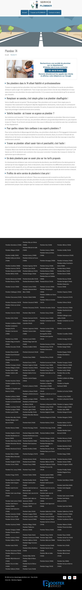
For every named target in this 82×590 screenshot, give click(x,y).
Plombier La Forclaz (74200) (64, 391)
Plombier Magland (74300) (47, 412)
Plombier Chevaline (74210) (47, 308)
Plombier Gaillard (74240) (64, 368)
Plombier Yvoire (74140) (29, 569)
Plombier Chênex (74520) (64, 302)
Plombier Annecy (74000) (29, 255)
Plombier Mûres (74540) (12, 454)
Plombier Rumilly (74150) (29, 480)
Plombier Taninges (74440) (13, 530)
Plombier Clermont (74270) (30, 318)
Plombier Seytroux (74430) (13, 524)
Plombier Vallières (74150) (30, 540)
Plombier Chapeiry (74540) (64, 292)
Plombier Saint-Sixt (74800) (64, 506)
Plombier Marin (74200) (29, 422)
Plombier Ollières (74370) (47, 462)
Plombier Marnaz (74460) (12, 428)
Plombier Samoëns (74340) (13, 514)
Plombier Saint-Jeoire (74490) (65, 496)
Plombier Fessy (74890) (46, 365)
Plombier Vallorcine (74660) (47, 540)
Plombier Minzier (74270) (64, 441)
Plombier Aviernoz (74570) (13, 268)
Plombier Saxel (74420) (46, 514)
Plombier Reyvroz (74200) (13, 480)
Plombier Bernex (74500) (47, 271)
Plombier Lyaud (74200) (12, 412)
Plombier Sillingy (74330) (29, 524)
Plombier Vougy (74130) (46, 566)
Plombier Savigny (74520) (30, 514)
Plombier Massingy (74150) (30, 428)
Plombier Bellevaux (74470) (30, 271)
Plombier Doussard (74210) (64, 344)
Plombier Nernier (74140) (29, 459)
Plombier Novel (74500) (29, 462)
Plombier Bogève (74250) (47, 274)
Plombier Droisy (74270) (46, 347)
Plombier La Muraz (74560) (13, 396)
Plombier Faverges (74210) (13, 365)
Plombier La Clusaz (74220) (30, 391)
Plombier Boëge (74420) (29, 274)
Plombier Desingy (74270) (64, 339)
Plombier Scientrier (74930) (64, 514)
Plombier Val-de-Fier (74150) (65, 537)
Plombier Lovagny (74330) (64, 407)
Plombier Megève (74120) (13, 433)
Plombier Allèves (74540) (64, 245)
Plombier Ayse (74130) (29, 268)
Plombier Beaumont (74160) (13, 271)
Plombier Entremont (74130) (30, 352)
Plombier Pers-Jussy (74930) (13, 470)
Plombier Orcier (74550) (12, 464)
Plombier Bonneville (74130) (30, 279)
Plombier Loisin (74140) (29, 407)
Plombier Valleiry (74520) (12, 540)
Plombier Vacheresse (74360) (31, 537)
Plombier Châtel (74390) (29, 297)
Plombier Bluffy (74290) (12, 274)
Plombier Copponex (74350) (30, 328)
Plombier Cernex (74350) (29, 287)
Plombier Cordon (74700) (47, 328)
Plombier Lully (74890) (63, 409)
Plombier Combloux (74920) (13, 323)
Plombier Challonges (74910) (13, 292)
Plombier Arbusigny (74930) (47, 260)
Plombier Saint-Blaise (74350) (65, 480)
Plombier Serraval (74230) (47, 517)
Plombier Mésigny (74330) (47, 438)
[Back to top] (76, 584)
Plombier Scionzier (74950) (30, 517)
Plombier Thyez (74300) (63, 535)
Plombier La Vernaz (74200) (13, 399)
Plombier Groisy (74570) (46, 370)
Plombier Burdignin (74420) (64, 281)
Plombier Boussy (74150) (12, 281)
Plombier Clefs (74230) (12, 318)
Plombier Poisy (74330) (29, 470)
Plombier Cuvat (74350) (29, 339)
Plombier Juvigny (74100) (47, 381)
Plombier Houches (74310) (13, 381)
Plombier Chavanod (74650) (30, 302)
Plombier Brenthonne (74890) (31, 281)
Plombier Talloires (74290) (64, 524)
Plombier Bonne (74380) (63, 274)
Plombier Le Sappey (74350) (65, 404)
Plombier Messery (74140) (64, 438)
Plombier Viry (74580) (63, 561)
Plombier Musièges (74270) (30, 454)
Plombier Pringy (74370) (12, 475)
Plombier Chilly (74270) (29, 313)
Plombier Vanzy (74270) (63, 540)
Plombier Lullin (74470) (46, 409)
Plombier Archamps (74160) (64, 260)
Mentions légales (17, 580)
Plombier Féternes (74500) (64, 365)
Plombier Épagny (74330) (64, 352)
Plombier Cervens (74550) (47, 287)
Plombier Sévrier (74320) (12, 519)
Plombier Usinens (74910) (12, 537)
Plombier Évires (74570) (29, 362)
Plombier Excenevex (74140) (48, 362)
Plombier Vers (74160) (63, 545)
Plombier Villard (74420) (63, 551)
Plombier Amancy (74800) (47, 250)
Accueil (24, 12)
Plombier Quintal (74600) (46, 475)
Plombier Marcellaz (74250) (13, 417)
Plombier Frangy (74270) (46, 368)
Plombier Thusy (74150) (46, 535)
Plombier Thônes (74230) (47, 530)
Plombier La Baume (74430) (30, 386)
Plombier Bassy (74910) (63, 268)
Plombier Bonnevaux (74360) (13, 279)
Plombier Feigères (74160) (30, 365)
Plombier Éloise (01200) (12, 352)
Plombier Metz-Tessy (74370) (13, 441)
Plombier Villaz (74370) (29, 556)
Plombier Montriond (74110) (13, 449)
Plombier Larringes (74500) (30, 399)
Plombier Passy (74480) (29, 464)
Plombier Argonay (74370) (30, 266)
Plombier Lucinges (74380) (13, 409)
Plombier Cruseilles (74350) (64, 334)
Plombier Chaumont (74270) (64, 297)
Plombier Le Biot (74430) (46, 399)
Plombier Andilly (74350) (12, 255)
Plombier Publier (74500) (29, 475)
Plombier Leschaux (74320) (13, 407)
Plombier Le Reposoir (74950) (48, 404)
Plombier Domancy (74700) (47, 344)
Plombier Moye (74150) (63, 449)
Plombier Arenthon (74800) (13, 266)
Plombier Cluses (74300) (46, 318)
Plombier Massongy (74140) (47, 428)
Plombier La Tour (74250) (64, 396)
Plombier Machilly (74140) (30, 412)
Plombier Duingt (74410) (63, 347)
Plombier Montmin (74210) (64, 446)
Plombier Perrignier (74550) (64, 464)
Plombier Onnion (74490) (64, 462)
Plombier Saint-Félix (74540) (64, 485)
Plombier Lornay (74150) (46, 407)
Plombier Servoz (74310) (64, 517)
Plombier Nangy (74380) (63, 454)
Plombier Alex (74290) (46, 245)
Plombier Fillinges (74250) (12, 368)
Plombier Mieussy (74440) (47, 441)
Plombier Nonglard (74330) (13, 462)
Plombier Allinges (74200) (12, 250)
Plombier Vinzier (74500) (46, 561)
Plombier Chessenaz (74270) (30, 308)
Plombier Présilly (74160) (64, 470)
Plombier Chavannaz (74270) (13, 302)
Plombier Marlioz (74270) (64, 422)
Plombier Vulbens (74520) (12, 569)
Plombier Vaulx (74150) (12, 545)
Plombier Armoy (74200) (46, 266)
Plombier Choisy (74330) (46, 313)
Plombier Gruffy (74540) (63, 370)
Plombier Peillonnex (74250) (47, 464)
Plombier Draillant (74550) (30, 347)
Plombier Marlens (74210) (47, 422)
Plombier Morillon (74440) (30, 449)
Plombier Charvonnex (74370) (14, 297)
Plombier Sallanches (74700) (48, 511)
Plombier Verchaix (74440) (47, 545)
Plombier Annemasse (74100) (65, 255)
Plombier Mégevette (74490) (30, 433)
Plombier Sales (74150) (29, 511)
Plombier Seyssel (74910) (47, 519)
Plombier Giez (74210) (29, 370)
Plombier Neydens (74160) (64, 459)
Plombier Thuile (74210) (29, 535)
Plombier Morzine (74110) (47, 449)
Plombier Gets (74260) (12, 370)
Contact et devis (54, 12)
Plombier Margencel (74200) (47, 417)
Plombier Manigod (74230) (64, 412)
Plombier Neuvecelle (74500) (48, 459)
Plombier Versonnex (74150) (13, 551)
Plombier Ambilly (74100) (64, 250)
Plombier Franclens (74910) (30, 368)
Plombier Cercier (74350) (12, 287)
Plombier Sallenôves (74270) (65, 511)
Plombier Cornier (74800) (64, 328)
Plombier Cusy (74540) (12, 339)
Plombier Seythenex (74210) (65, 519)
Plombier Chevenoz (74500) (64, 308)
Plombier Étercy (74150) (46, 357)
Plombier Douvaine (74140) (13, 347)
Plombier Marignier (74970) (64, 417)
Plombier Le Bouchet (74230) (65, 399)
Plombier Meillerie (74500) (47, 433)
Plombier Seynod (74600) (30, 519)
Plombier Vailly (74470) (46, 537)
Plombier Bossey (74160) (64, 279)
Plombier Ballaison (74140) (47, 268)
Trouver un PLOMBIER (37, 12)
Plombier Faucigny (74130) (64, 362)
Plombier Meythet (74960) (30, 441)
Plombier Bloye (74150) (63, 271)
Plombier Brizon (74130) (46, 281)
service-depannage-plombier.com (20, 577)
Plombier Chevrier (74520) (13, 313)
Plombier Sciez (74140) (12, 517)
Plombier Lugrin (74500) (29, 409)
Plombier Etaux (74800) (29, 357)
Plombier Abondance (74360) (13, 245)
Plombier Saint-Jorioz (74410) (14, 501)
